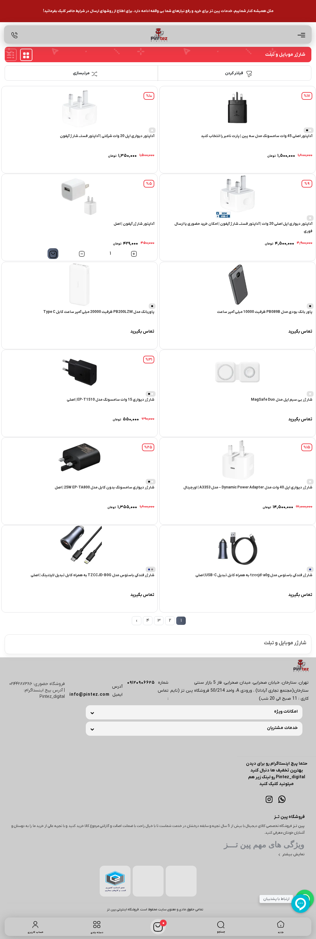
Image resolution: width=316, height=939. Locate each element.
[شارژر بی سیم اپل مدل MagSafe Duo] (237, 372)
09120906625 (141, 683)
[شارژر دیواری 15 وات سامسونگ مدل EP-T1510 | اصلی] (79, 372)
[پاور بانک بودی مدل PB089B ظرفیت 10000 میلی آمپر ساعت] (237, 284)
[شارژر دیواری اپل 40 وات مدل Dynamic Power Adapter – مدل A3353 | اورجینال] (237, 460)
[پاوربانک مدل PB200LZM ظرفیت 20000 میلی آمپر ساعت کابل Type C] (79, 284)
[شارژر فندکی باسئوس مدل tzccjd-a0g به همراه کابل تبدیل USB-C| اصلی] (237, 547)
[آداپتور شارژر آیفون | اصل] (79, 196)
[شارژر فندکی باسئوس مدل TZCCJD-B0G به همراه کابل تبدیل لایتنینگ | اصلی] (79, 547)
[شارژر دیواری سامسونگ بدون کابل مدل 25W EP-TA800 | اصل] (79, 460)
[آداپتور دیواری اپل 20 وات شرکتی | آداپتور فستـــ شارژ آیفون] (79, 108)
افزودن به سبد (53, 253)
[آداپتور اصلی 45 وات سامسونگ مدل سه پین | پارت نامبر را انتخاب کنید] (237, 108)
